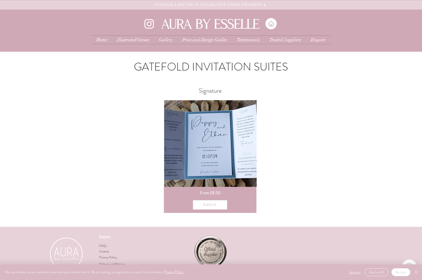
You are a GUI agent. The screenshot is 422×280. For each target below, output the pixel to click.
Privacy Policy (174, 272)
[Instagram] (149, 23)
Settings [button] (355, 272)
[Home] (271, 23)
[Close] (416, 272)
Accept (401, 272)
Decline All (376, 272)
